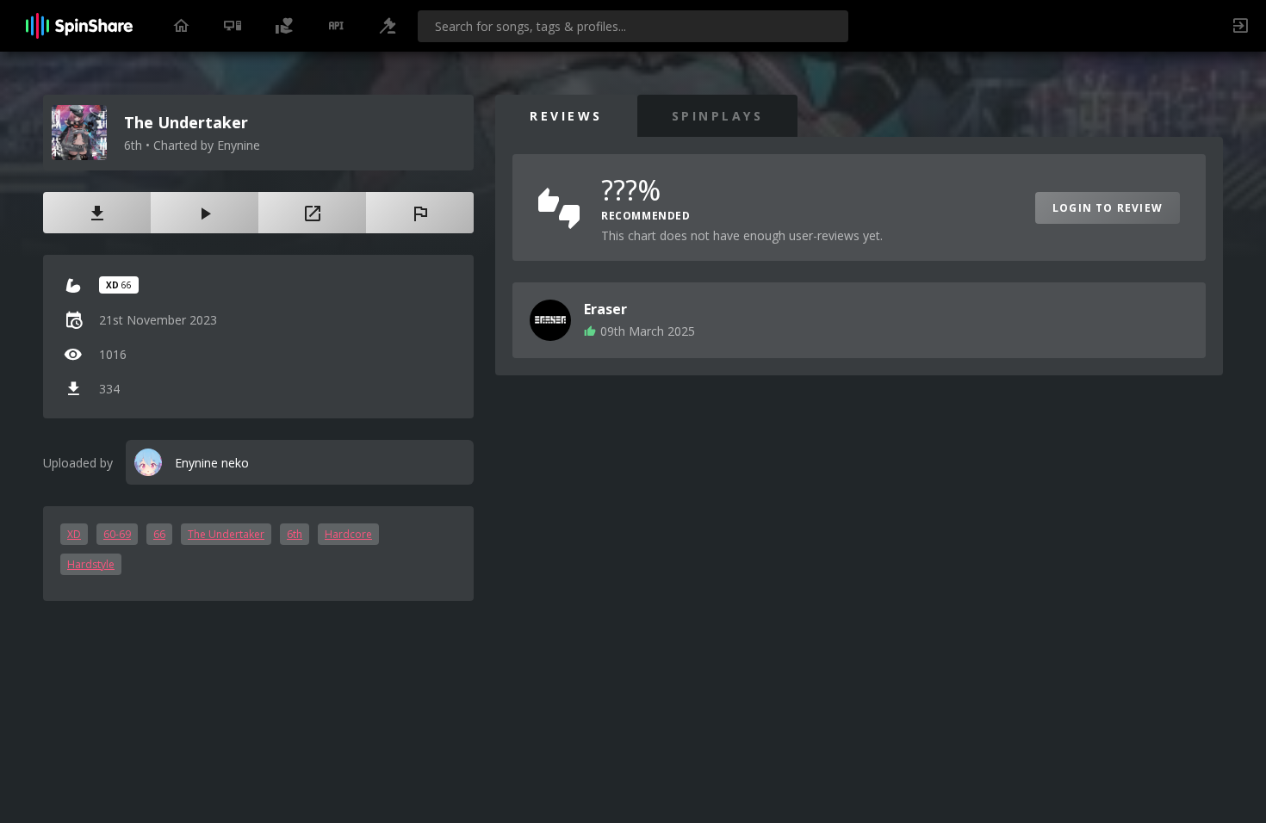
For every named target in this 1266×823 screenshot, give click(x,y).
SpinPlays (718, 116)
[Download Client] (232, 26)
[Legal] (387, 26)
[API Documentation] (336, 26)
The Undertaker (226, 534)
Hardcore (348, 534)
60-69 (117, 534)
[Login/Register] (1240, 26)
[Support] (284, 26)
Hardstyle (91, 564)
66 (159, 534)
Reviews (566, 116)
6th (294, 534)
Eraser (605, 309)
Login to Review (1107, 208)
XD (74, 534)
